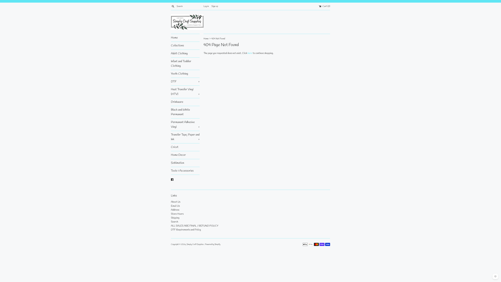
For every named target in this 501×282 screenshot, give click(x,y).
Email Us (175, 206)
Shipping (175, 218)
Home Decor (178, 155)
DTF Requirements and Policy (186, 229)
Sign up (214, 6)
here (250, 53)
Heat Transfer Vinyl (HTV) (185, 91)
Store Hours (177, 214)
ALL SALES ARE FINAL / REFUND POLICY (194, 226)
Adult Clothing (179, 53)
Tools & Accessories (182, 171)
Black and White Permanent (180, 112)
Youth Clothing (179, 74)
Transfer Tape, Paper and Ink (185, 137)
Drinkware (177, 102)
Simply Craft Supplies (195, 244)
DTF (185, 82)
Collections (177, 46)
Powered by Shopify (212, 244)
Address (175, 210)
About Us (175, 202)
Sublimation (177, 163)
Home (174, 38)
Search (174, 222)
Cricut (174, 147)
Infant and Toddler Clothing (181, 63)
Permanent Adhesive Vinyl (185, 124)
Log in (206, 6)
